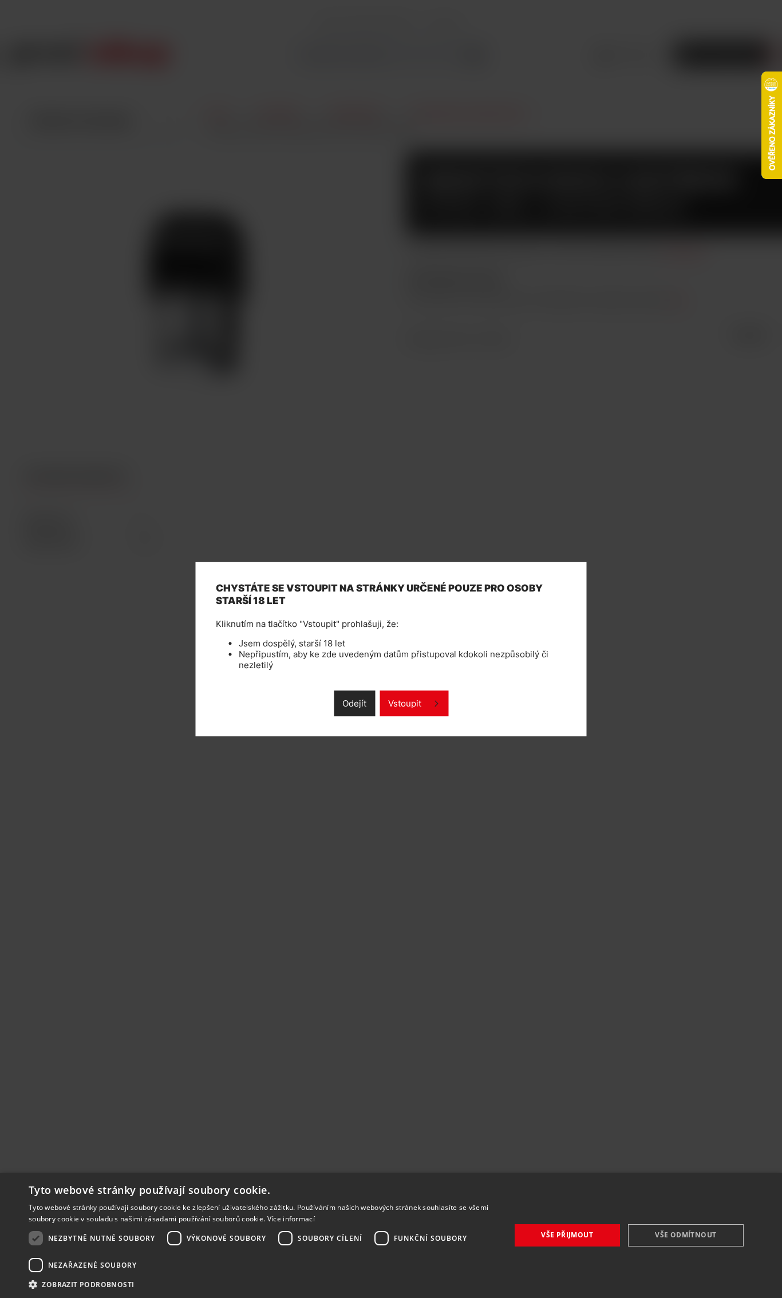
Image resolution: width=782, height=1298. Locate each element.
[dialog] (391, 1235)
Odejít (354, 703)
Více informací (291, 1219)
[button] (262, 1284)
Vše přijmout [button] (567, 1235)
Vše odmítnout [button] (685, 1235)
